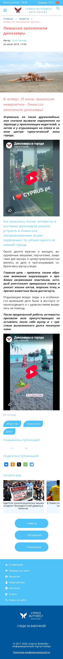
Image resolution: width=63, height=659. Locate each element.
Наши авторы (17, 582)
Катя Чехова (19, 40)
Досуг (9, 431)
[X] (19, 464)
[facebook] (12, 633)
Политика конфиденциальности (31, 652)
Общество (12, 423)
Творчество (33, 423)
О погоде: (42, 2)
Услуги (13, 594)
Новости (24, 18)
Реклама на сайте (19, 570)
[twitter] (28, 633)
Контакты (14, 588)
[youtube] (50, 633)
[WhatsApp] (25, 464)
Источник (9, 415)
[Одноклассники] (12, 464)
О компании (16, 564)
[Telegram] (32, 464)
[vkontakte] (43, 633)
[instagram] (20, 633)
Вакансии (14, 576)
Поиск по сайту (17, 600)
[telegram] (36, 633)
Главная (8, 18)
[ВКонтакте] (6, 464)
